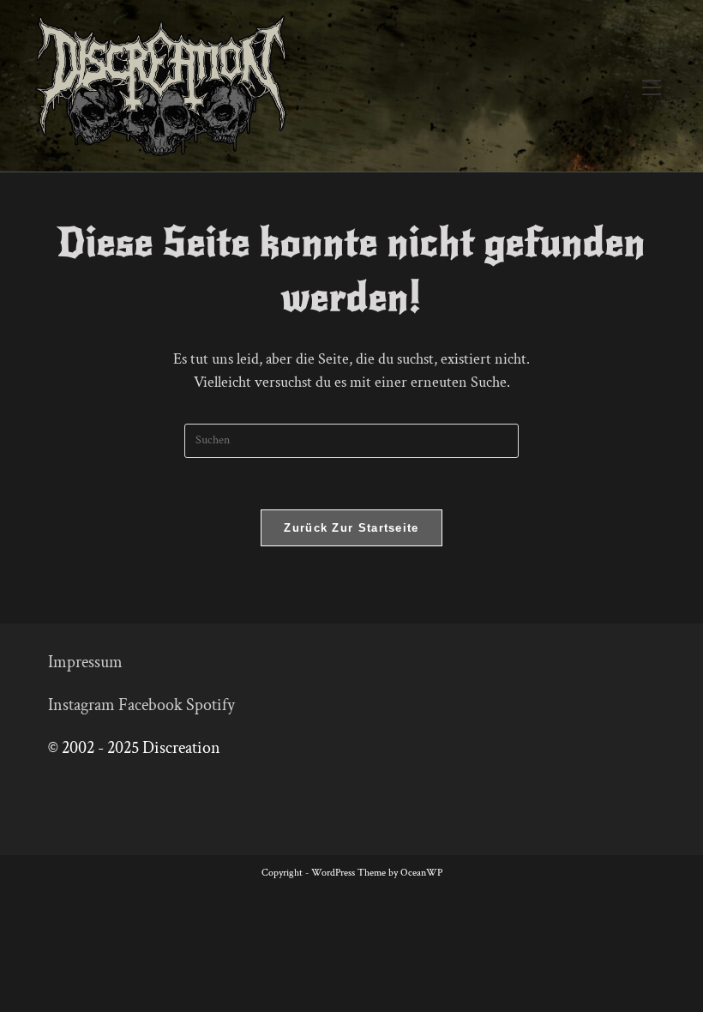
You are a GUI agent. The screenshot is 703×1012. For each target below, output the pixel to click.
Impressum (85, 662)
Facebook (150, 705)
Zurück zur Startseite (351, 527)
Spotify (210, 705)
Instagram (81, 705)
